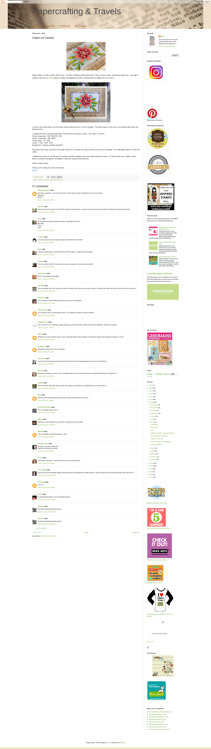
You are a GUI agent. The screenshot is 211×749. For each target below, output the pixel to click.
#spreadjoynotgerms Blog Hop (160, 274)
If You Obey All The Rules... (160, 436)
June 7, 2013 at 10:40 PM (46, 291)
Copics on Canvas (43, 180)
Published (65, 26)
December (154, 405)
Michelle (40, 431)
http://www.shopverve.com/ (157, 727)
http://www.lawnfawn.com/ (157, 719)
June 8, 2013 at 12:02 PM (46, 388)
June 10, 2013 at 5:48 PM (46, 487)
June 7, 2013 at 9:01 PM (46, 267)
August (153, 416)
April (152, 451)
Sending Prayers (156, 444)
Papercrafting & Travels (76, 11)
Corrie (40, 458)
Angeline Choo (43, 322)
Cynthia (40, 383)
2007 (151, 477)
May (152, 448)
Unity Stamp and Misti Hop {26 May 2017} (167, 228)
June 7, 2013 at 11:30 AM (46, 212)
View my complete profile (167, 46)
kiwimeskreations (44, 190)
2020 (151, 385)
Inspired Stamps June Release (161, 442)
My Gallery (81, 26)
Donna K (41, 206)
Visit (151, 641)
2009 (151, 472)
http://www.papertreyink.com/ (158, 724)
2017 (151, 391)
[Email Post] (47, 176)
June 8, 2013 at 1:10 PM (46, 400)
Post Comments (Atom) (49, 536)
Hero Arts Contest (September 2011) (159, 528)
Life (152, 430)
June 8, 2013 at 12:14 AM (46, 303)
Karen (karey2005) (44, 407)
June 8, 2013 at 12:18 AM (46, 315)
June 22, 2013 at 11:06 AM (46, 512)
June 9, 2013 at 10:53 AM (46, 425)
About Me (49, 26)
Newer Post (37, 532)
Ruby (39, 249)
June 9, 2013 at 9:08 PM (46, 451)
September (155, 413)
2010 (151, 469)
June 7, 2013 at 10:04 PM (46, 279)
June (153, 422)
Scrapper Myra (43, 443)
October (154, 410)
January (154, 459)
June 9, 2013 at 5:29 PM (46, 437)
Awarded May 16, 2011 (154, 583)
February (154, 457)
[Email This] (52, 177)
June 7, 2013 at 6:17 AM (46, 200)
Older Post (135, 532)
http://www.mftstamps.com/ (157, 714)
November (154, 408)
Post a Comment (40, 528)
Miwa (39, 395)
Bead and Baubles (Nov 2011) (157, 503)
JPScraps (41, 482)
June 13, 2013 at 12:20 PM (46, 500)
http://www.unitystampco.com (158, 717)
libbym (40, 419)
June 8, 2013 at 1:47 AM (46, 328)
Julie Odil (41, 285)
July (152, 419)
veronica (41, 237)
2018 (151, 388)
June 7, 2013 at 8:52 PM (46, 255)
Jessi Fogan (42, 470)
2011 (151, 466)
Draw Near (154, 427)
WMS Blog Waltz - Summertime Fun (162, 433)
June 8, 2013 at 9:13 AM (46, 352)
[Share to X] (56, 177)
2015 (151, 397)
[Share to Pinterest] (61, 177)
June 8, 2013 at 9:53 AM (46, 364)
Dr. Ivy (40, 494)
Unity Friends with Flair (56, 180)
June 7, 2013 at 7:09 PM (46, 230)
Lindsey (40, 261)
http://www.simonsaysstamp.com (159, 729)
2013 (151, 402)
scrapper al (42, 346)
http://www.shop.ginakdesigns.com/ (160, 712)
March (153, 454)
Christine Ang (42, 310)
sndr (109, 742)
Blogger (122, 742)
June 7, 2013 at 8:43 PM (46, 242)
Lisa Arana (41, 358)
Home (36, 26)
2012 (151, 463)
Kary (162, 36)
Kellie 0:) (41, 506)
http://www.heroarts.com (157, 722)
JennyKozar (42, 273)
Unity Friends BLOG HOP (167, 257)
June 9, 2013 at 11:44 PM (46, 463)
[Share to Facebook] (59, 177)
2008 (151, 474)
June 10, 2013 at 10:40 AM (46, 475)
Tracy (40, 219)
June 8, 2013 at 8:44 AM (46, 340)
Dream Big (154, 424)
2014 (151, 399)
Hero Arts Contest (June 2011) (157, 560)
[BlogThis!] (54, 177)
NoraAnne (41, 298)
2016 (151, 394)
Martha (40, 334)
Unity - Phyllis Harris (158, 374)
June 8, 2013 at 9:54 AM (46, 376)
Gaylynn (40, 371)
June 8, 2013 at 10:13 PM (46, 412)
